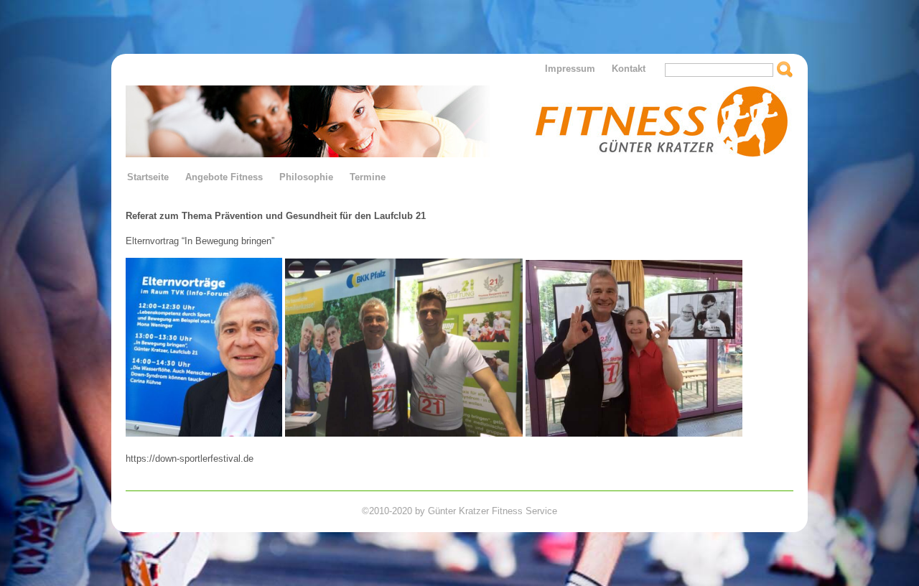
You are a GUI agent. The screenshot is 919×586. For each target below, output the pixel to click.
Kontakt (628, 68)
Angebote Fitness (224, 177)
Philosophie (306, 177)
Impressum (570, 68)
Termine (368, 177)
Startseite (148, 177)
